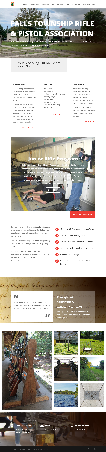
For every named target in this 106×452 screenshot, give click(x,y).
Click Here (53, 190)
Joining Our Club (57, 4)
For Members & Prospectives (85, 4)
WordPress (45, 449)
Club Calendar (35, 4)
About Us (45, 4)
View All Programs (82, 214)
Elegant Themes (25, 449)
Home (25, 4)
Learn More (27, 127)
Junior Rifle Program (53, 158)
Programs (69, 4)
